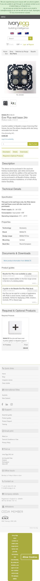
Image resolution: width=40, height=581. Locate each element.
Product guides (6, 418)
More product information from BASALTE (17, 260)
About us (4, 436)
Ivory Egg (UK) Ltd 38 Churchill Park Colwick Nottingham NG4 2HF (7, 459)
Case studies (6, 383)
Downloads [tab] (24, 152)
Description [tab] (6, 152)
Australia (4, 395)
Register (31, 44)
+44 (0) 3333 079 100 (9, 486)
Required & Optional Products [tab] (13, 156)
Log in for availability (8, 139)
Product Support (7, 421)
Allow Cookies (30, 556)
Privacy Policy (6, 442)
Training (4, 424)
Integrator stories (7, 380)
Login (24, 44)
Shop (3, 377)
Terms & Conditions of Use (10, 439)
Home (4, 374)
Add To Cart (33, 144)
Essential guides (7, 415)
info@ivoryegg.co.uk (9, 488)
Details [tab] (15, 152)
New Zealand (6, 398)
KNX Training (6, 521)
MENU (3, 17)
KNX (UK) (13, 521)
